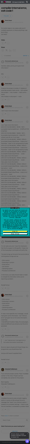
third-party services (12, 226)
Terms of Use (18, 224)
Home (7, 2)
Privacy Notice (6, 224)
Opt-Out (20, 228)
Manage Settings (15, 233)
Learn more (18, 217)
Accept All (15, 231)
